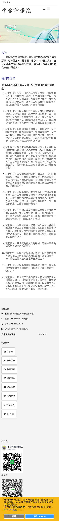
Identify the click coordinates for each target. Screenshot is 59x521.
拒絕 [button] (14, 516)
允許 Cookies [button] (39, 516)
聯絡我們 (10, 405)
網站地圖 (11, 387)
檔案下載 (11, 369)
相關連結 (11, 378)
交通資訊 (11, 396)
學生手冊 (11, 360)
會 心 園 (10, 414)
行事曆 (10, 351)
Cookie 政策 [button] (10, 509)
